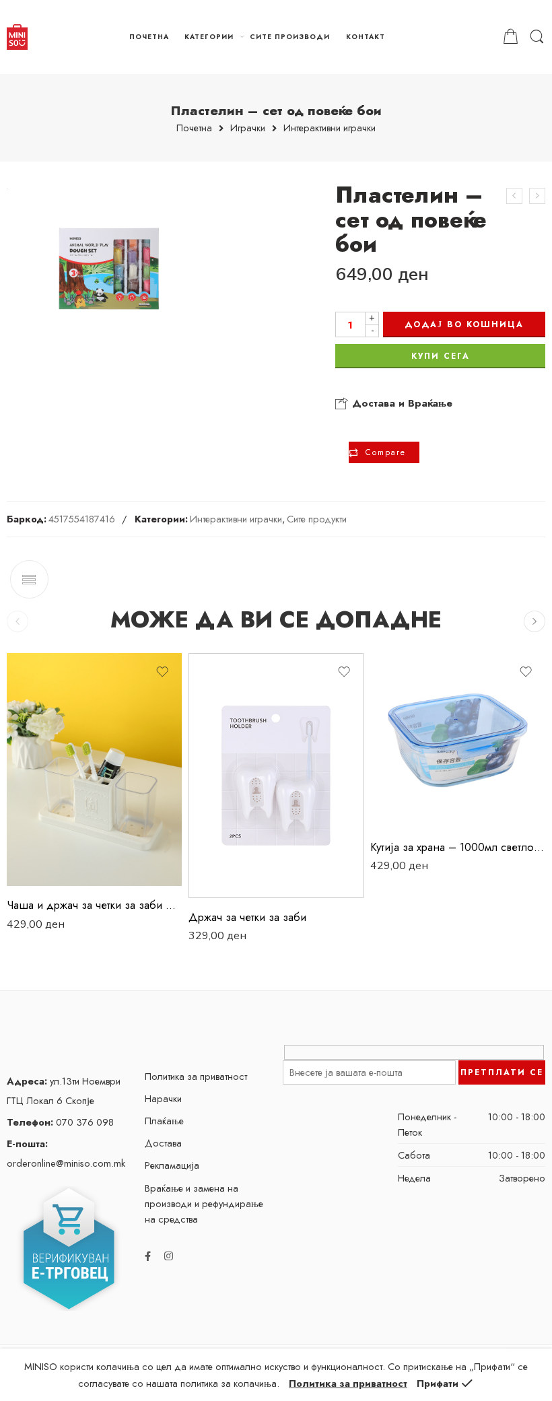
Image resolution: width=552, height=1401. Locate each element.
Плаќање (164, 1121)
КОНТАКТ (365, 37)
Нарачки (163, 1098)
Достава (163, 1143)
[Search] (536, 37)
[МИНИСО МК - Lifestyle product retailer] (17, 37)
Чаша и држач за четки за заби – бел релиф (94, 905)
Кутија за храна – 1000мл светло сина (457, 847)
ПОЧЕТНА (149, 37)
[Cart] (510, 37)
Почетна (194, 128)
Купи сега (440, 356)
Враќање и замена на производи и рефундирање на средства (204, 1203)
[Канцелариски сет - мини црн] (537, 196)
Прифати (437, 1383)
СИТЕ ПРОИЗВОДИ (290, 37)
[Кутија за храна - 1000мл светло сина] (457, 740)
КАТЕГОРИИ (209, 37)
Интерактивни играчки (329, 128)
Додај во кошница (464, 324)
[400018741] (108, 269)
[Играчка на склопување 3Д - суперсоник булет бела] (514, 196)
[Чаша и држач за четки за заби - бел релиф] (94, 770)
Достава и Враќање (400, 403)
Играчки (247, 128)
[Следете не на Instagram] (168, 1255)
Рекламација (172, 1165)
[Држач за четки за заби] (276, 775)
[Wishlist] (162, 672)
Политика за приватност (196, 1076)
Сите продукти (317, 519)
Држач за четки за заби (247, 917)
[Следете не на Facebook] (148, 1255)
